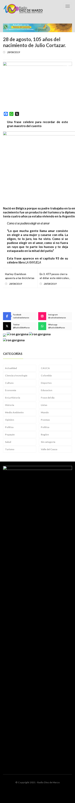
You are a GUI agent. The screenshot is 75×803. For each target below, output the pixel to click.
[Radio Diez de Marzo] (23, 9)
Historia (9, 404)
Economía (10, 390)
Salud (8, 441)
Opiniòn (9, 419)
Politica (9, 427)
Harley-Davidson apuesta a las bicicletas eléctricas (19, 278)
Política (45, 427)
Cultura (9, 382)
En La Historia (12, 397)
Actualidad (11, 368)
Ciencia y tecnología (16, 375)
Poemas (45, 419)
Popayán (10, 434)
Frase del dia (47, 397)
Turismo (9, 449)
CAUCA (45, 368)
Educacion (46, 390)
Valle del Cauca (49, 449)
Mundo (45, 412)
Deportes (46, 382)
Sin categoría (48, 441)
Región (45, 434)
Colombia (46, 375)
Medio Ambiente (14, 412)
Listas (44, 404)
